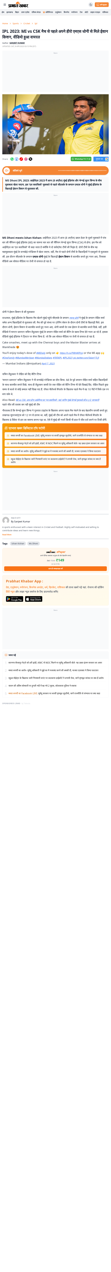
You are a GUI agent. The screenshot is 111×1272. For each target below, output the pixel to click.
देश (7, 587)
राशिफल (105, 12)
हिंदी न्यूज (10, 591)
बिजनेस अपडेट (36, 587)
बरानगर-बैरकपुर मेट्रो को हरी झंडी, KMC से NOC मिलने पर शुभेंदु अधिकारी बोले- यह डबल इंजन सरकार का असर (57, 443)
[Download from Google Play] (14, 599)
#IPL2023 (68, 357)
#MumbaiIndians (43, 357)
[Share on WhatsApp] (12, 159)
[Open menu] (4, 4)
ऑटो (86, 12)
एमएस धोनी (73, 317)
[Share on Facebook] (16, 159)
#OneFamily (8, 357)
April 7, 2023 (48, 363)
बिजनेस (66, 12)
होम (3, 12)
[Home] (18, 5)
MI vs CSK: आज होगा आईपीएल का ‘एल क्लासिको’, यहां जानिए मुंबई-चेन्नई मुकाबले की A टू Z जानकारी (57, 400)
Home (5, 23)
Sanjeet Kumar (22, 521)
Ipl (36, 23)
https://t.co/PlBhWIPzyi (71, 353)
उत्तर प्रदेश (25, 12)
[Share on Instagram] (26, 159)
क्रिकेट (52, 587)
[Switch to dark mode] (90, 4)
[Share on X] (30, 159)
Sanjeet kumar (17, 43)
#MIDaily (40, 353)
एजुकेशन (58, 12)
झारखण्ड (10, 12)
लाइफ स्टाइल (95, 12)
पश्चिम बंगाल (36, 12)
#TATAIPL (57, 357)
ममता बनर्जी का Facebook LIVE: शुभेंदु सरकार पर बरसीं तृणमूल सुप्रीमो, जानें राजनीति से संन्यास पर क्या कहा (56, 435)
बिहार (17, 12)
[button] (55, 124)
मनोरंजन (74, 12)
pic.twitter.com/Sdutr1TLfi (86, 357)
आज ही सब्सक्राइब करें (55, 568)
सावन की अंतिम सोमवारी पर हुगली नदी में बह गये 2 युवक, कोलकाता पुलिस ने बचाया (42, 685)
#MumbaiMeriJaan (24, 357)
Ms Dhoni (33, 543)
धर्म (46, 587)
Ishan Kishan (18, 543)
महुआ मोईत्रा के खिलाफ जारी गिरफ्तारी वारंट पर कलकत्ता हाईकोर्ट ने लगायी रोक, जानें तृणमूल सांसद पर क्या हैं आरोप (56, 460)
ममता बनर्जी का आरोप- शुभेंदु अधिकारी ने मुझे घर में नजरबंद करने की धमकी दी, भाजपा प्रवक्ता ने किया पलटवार (56, 451)
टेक (81, 12)
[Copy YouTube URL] (21, 159)
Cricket (26, 23)
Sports (16, 23)
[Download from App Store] (33, 599)
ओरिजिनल (49, 12)
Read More (6, 535)
